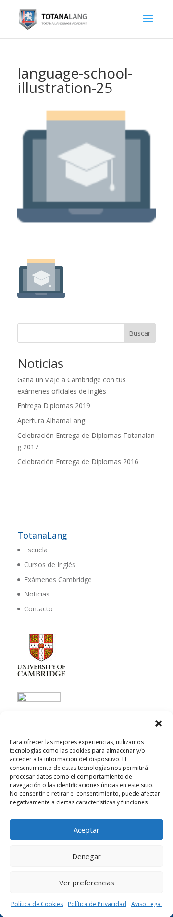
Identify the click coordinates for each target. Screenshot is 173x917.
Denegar (86, 856)
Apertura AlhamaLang (51, 420)
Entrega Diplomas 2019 (53, 405)
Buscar (139, 333)
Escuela (36, 549)
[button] (158, 723)
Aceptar (86, 830)
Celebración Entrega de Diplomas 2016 (77, 461)
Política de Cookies (37, 904)
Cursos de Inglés (49, 564)
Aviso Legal (146, 904)
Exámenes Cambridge (58, 579)
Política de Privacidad (97, 904)
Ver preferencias (86, 882)
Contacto (38, 608)
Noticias (36, 593)
